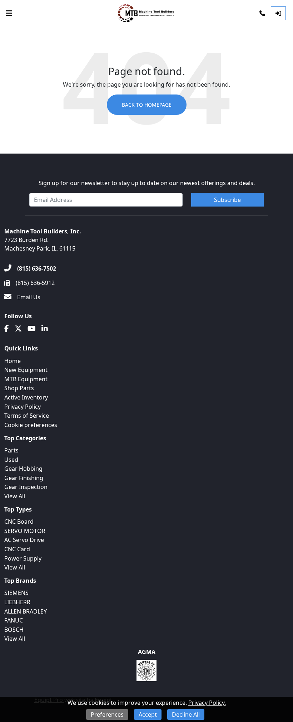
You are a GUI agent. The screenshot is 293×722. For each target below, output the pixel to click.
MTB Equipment (26, 379)
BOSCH (14, 630)
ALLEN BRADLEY (25, 611)
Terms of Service (26, 416)
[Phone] (262, 13)
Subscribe (227, 200)
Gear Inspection (26, 487)
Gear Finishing (23, 478)
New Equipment (26, 370)
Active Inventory (26, 397)
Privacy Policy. (207, 703)
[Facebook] (6, 328)
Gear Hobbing (23, 469)
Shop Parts (19, 388)
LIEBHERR (17, 602)
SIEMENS (16, 593)
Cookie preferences (30, 425)
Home (12, 361)
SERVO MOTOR (24, 531)
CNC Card (17, 549)
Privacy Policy (22, 407)
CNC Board (19, 521)
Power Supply (22, 558)
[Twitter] (18, 328)
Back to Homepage (147, 104)
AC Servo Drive (24, 540)
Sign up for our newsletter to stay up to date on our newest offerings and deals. (147, 183)
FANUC (13, 620)
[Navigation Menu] (9, 13)
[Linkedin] (44, 328)
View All (14, 496)
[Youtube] (32, 328)
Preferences (107, 714)
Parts (11, 450)
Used (11, 460)
